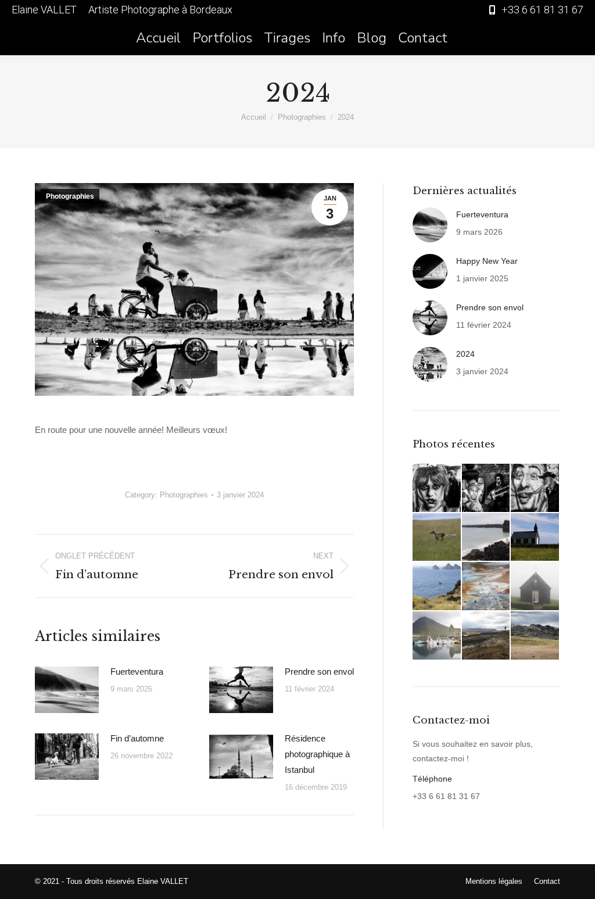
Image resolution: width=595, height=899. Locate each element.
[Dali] (535, 488)
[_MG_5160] (486, 538)
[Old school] (486, 488)
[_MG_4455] (486, 586)
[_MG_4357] (535, 586)
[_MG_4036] (535, 636)
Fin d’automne (137, 738)
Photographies (70, 196)
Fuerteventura (136, 671)
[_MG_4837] (437, 586)
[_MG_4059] (486, 636)
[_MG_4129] (437, 636)
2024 (465, 354)
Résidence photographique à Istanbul (317, 754)
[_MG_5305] (437, 538)
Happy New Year (487, 261)
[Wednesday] (437, 488)
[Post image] (67, 690)
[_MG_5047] (535, 538)
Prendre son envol (319, 671)
